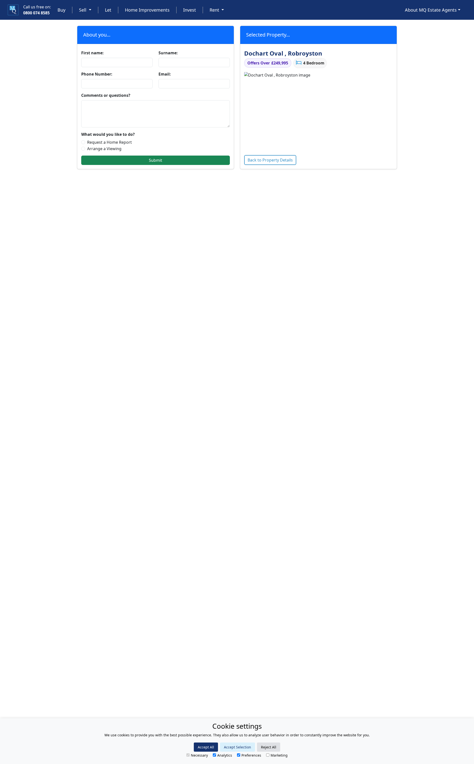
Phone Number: (96, 74)
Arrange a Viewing (104, 148)
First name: (92, 53)
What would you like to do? (108, 134)
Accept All (206, 747)
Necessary (199, 755)
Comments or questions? (105, 95)
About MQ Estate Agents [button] (431, 10)
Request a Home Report (109, 142)
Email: (164, 74)
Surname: (168, 53)
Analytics (224, 755)
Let (108, 10)
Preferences (251, 755)
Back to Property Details (270, 160)
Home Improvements (147, 10)
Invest (189, 10)
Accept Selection (237, 747)
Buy (61, 10)
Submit (155, 160)
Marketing (279, 755)
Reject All (268, 747)
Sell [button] (83, 10)
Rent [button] (215, 10)
